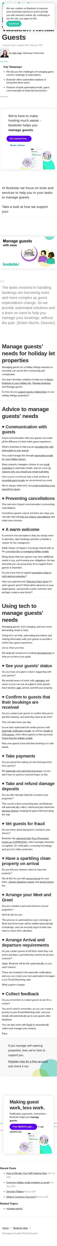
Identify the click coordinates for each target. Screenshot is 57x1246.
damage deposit (10, 810)
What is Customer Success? (21, 1196)
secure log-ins (33, 878)
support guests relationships (32, 391)
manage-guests (14, 1208)
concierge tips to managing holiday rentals (27, 551)
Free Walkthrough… (23, 1127)
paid (18, 687)
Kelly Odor (17, 53)
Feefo (29, 1024)
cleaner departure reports (21, 882)
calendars (40, 680)
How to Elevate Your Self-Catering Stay (26, 1173)
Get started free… (19, 138)
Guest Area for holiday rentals (17, 738)
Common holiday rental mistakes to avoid (27, 1182)
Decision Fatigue (15, 1191)
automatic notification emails (16, 730)
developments (44, 653)
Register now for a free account (28, 1061)
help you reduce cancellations (35, 516)
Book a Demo (17, 145)
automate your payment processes (24, 771)
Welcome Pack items (37, 581)
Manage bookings (41, 383)
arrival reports (46, 882)
